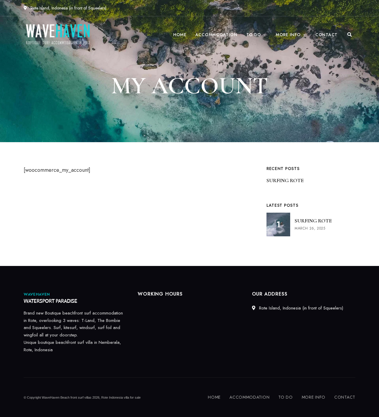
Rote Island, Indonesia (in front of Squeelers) (67, 8)
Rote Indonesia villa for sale (121, 397)
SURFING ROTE (285, 180)
